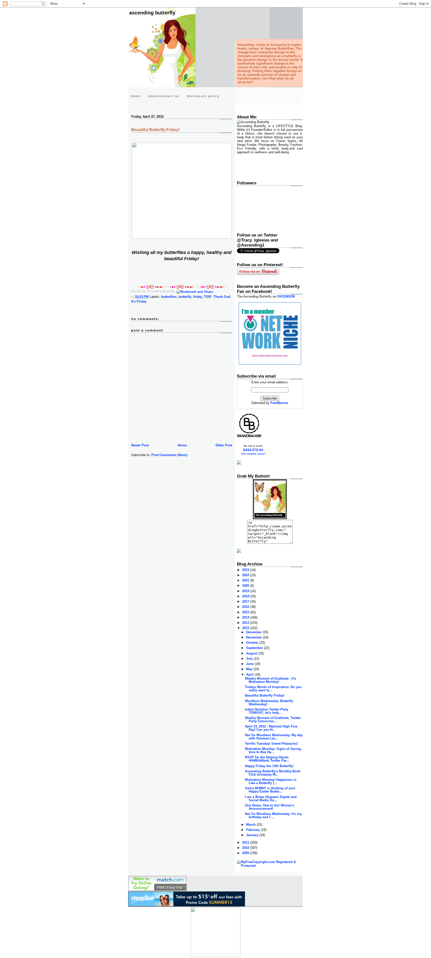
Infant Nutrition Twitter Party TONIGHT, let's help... (266, 711)
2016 (246, 607)
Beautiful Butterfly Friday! (155, 130)
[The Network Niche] (270, 363)
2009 (246, 853)
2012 (246, 628)
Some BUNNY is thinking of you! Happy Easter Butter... (270, 789)
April (250, 674)
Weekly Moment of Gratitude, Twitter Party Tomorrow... (273, 719)
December (254, 632)
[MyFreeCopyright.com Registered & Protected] (270, 866)
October (252, 642)
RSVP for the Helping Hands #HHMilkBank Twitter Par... (267, 758)
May (249, 669)
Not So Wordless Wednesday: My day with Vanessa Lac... (274, 736)
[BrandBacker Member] (249, 437)
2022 (246, 575)
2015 (246, 612)
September (255, 648)
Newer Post (140, 445)
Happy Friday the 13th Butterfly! (269, 766)
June (250, 664)
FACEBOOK (286, 296)
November (254, 637)
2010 (246, 848)
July (250, 658)
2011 (246, 842)
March (251, 824)
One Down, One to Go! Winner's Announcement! (269, 806)
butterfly (185, 297)
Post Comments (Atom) (169, 455)
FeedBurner (279, 403)
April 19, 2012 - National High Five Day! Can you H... (271, 727)
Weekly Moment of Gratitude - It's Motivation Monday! (270, 680)
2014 (246, 617)
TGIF (208, 297)
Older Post (224, 445)
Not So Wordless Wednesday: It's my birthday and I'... (273, 815)
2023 (246, 570)
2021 (246, 580)
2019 (246, 591)
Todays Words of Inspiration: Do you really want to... (273, 688)
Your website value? (253, 453)
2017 (246, 601)
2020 (246, 585)
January (252, 835)
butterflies (169, 297)
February (253, 830)
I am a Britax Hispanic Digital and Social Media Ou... (271, 798)
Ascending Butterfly (152, 12)
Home (182, 445)
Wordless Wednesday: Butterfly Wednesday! (269, 702)
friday (197, 297)
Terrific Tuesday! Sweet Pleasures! (271, 743)
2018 (246, 596)
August (252, 653)
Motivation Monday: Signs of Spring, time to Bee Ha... (273, 750)
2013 (246, 623)
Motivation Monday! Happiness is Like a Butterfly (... (270, 781)
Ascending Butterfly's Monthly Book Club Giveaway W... (272, 772)
